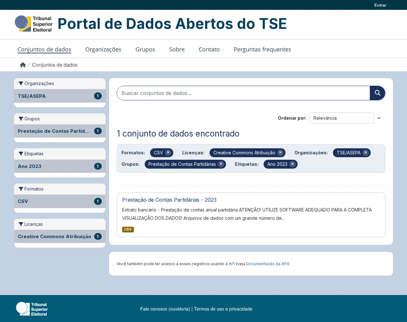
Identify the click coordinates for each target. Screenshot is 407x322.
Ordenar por (291, 118)
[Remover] (168, 153)
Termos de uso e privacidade (223, 308)
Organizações (103, 49)
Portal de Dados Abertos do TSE (172, 23)
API (232, 263)
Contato (209, 49)
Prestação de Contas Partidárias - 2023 (169, 200)
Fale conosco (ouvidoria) (165, 308)
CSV (128, 229)
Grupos (145, 49)
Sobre (177, 49)
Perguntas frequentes (262, 49)
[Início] (23, 64)
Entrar (380, 5)
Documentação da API (267, 263)
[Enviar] (377, 93)
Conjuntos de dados (44, 49)
